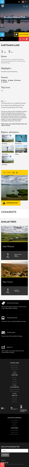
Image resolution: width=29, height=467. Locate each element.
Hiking (14, 379)
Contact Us (14, 399)
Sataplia (14, 371)
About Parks (14, 397)
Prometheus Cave (14, 365)
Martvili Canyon (14, 367)
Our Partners (14, 401)
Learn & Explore (14, 420)
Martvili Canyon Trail (14, 391)
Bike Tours (14, 383)
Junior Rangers (14, 422)
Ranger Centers (14, 432)
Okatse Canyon (14, 369)
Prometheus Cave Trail (14, 389)
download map (12, 203)
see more (15, 372)
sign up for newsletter (10, 447)
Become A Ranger (14, 430)
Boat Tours (14, 377)
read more (14, 311)
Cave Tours (14, 381)
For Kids (14, 424)
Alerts (24, 39)
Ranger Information (14, 434)
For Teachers (14, 425)
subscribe (5, 454)
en (25, 1)
